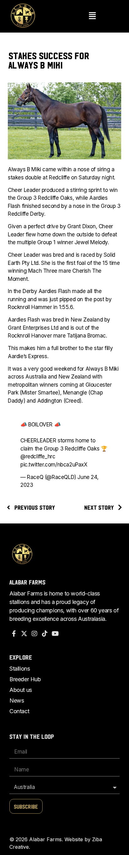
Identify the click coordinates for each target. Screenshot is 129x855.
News (16, 700)
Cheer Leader (24, 190)
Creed (72, 401)
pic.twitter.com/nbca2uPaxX (53, 464)
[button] (92, 16)
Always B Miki (24, 169)
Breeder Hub (25, 679)
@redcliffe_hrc (37, 456)
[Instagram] (34, 633)
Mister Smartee (40, 392)
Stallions (19, 668)
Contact (19, 711)
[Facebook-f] (13, 633)
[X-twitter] (24, 633)
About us (20, 690)
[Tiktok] (44, 633)
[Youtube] (55, 633)
